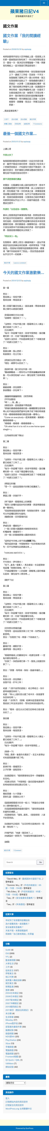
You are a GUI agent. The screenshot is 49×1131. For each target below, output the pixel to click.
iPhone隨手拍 (12, 1023)
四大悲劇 (24, 119)
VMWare (9, 1063)
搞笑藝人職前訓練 (14, 980)
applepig (27, 49)
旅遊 (8, 990)
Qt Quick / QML (13, 1060)
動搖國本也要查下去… (32, 879)
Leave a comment (20, 263)
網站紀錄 (10, 1067)
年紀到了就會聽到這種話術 (18, 920)
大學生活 (10, 963)
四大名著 (15, 119)
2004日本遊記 (12, 993)
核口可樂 (10, 977)
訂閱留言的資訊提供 (15, 1105)
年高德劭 (20, 904)
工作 (8, 967)
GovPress (29, 1128)
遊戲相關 (10, 1033)
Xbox (8, 1043)
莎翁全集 (18, 124)
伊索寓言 (10, 973)
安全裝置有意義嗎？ (25, 898)
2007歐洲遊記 (12, 1000)
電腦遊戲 (10, 1050)
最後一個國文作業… (20, 133)
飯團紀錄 (10, 1030)
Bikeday (9, 1020)
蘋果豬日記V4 (24, 11)
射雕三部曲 (8, 124)
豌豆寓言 (10, 983)
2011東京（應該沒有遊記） (18, 1010)
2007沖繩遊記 (12, 1003)
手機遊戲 (10, 1047)
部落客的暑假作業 (14, 1027)
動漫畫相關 (11, 960)
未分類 (9, 1013)
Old (7, 953)
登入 (8, 1098)
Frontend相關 (12, 1056)
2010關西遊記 (12, 1007)
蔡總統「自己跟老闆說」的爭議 (20, 934)
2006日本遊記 (12, 996)
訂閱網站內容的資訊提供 (17, 1102)
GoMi (8, 950)
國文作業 (33, 119)
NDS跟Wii (10, 1036)
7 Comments (37, 124)
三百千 (6, 119)
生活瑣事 (10, 1017)
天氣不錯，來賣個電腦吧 (17, 930)
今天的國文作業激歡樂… (23, 272)
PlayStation (11, 1040)
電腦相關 (10, 1053)
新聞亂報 (10, 986)
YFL (7, 957)
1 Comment (17, 850)
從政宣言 (10, 970)
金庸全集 (27, 124)
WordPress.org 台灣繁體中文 (19, 1109)
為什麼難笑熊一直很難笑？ (18, 924)
